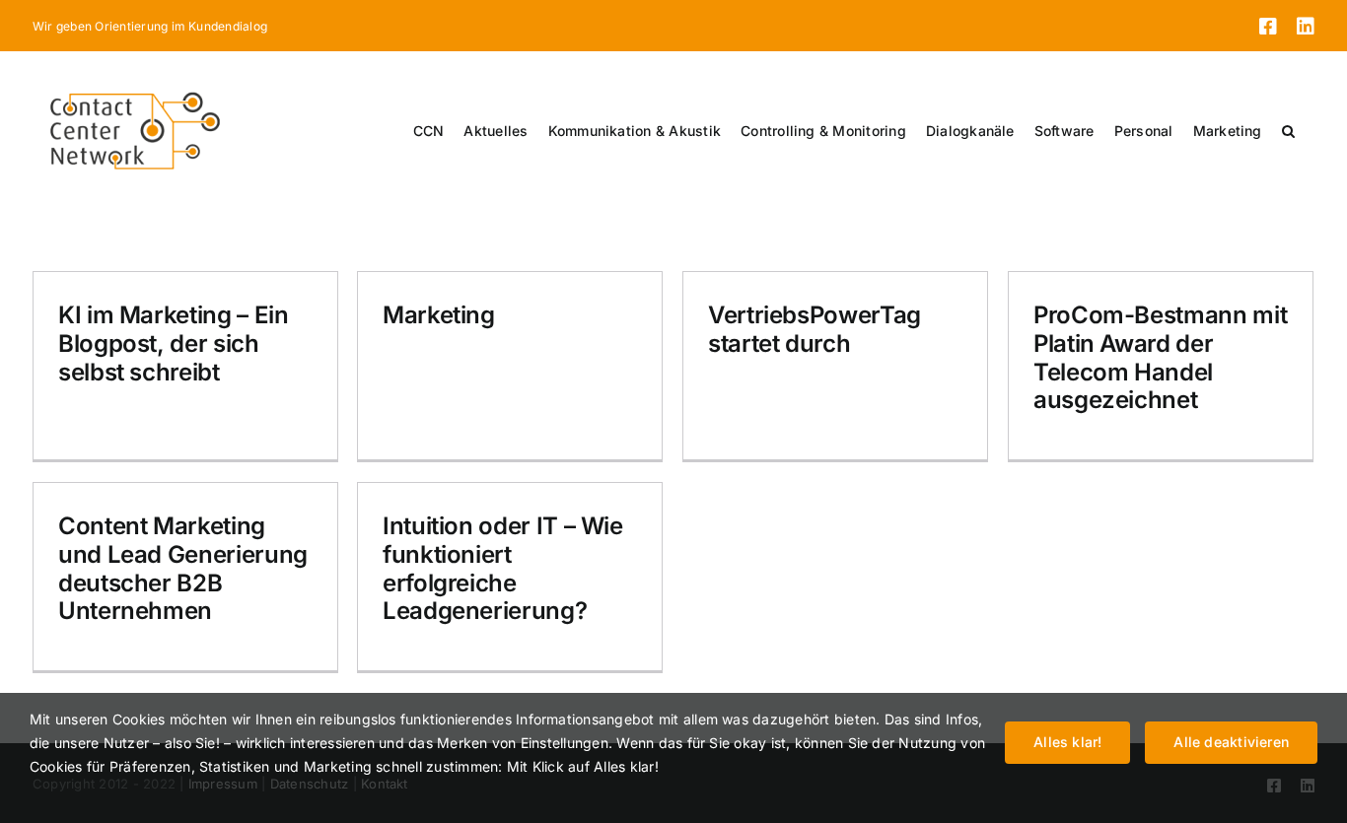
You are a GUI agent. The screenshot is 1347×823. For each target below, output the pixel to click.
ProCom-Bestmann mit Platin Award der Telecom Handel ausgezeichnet (1160, 357)
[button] (1288, 131)
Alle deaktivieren (1231, 741)
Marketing (439, 315)
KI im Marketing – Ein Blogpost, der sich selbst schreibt (173, 343)
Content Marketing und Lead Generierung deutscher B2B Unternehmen (183, 568)
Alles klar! (1067, 741)
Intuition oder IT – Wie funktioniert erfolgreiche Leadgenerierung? (503, 568)
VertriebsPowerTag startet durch (814, 329)
